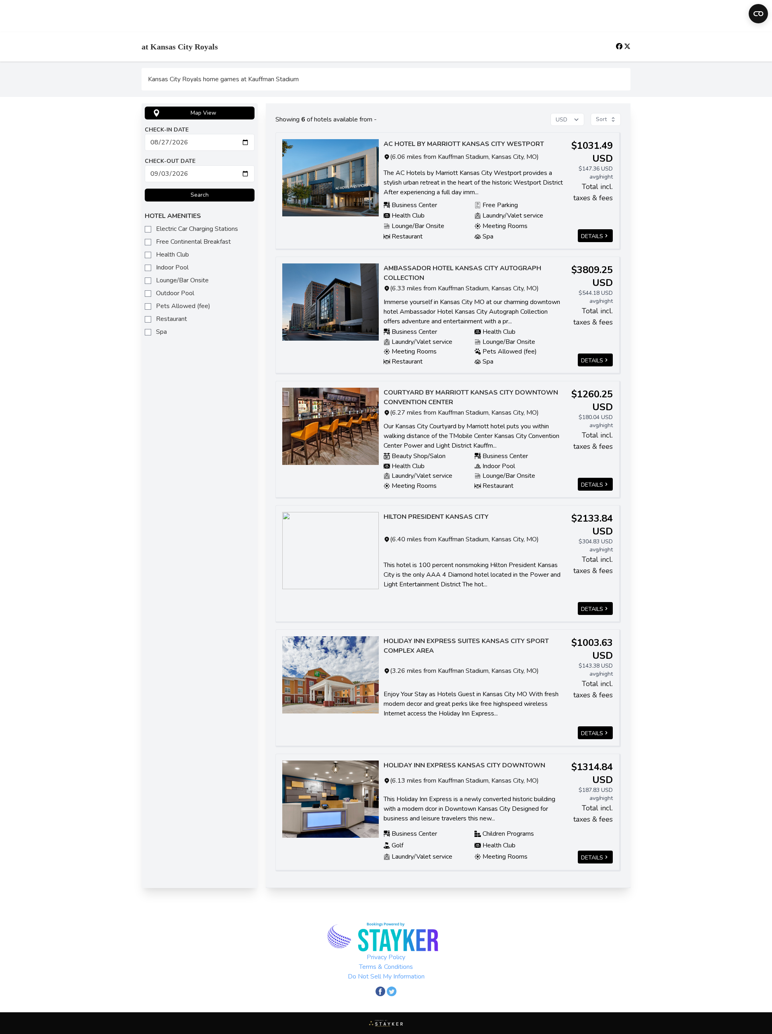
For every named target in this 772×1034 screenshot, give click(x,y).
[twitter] (627, 46)
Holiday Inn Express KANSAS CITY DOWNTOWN (464, 765)
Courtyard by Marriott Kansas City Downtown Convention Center (471, 397)
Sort (601, 119)
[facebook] (620, 46)
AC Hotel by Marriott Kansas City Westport (464, 144)
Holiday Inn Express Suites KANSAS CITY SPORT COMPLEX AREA (466, 646)
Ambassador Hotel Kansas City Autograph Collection (462, 273)
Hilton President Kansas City (436, 516)
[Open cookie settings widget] (758, 13)
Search (200, 195)
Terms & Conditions (386, 966)
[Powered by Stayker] (386, 1023)
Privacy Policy (386, 957)
